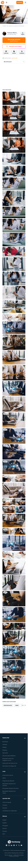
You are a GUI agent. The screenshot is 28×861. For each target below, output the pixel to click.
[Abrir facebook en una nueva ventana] (6, 846)
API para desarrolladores (8, 755)
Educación (5, 752)
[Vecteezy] (2, 2)
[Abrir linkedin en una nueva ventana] (11, 846)
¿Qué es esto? (14, 58)
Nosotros (4, 809)
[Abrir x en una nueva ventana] (18, 846)
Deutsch (4, 829)
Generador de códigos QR (9, 765)
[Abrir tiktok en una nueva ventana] (16, 846)
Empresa (4, 749)
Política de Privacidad (18, 857)
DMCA (4, 777)
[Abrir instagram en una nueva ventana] (8, 846)
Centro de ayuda (6, 803)
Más (3, 835)
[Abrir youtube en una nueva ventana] (21, 846)
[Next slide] (21, 704)
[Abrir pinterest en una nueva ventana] (13, 846)
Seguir (22, 34)
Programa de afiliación (8, 780)
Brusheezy (5, 741)
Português (5, 826)
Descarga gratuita (14, 40)
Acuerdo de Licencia (7, 774)
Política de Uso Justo (13, 858)
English (4, 821)
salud (16, 704)
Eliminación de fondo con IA (9, 762)
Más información (8, 61)
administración (8, 704)
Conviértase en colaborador (9, 812)
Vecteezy (4, 743)
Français (4, 832)
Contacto (4, 806)
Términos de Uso (8, 857)
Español (4, 824)
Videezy (4, 746)
